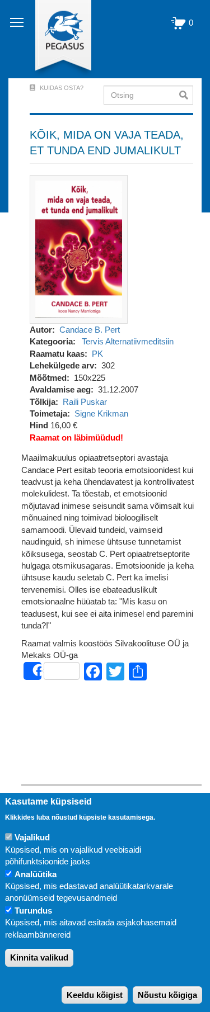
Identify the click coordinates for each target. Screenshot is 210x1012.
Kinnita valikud (39, 957)
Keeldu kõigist (95, 995)
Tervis (93, 341)
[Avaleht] (57, 39)
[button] (79, 248)
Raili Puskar (85, 401)
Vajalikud (32, 837)
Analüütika (36, 874)
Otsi (186, 95)
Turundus (33, 910)
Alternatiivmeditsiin (139, 341)
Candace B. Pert (89, 329)
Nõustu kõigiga (167, 995)
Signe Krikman (101, 413)
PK (97, 353)
